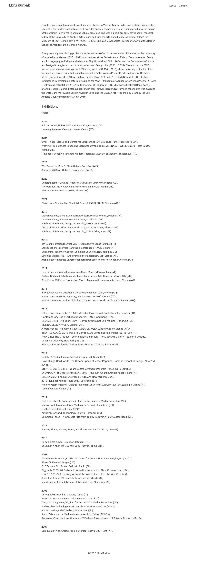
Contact (183, 5)
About (172, 5)
